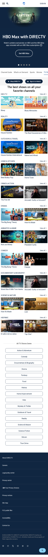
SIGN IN (43, 3)
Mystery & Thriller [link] (24, 406)
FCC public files (7, 510)
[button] (3, 3)
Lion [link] (26, 312)
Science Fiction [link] (24, 431)
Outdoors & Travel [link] (24, 412)
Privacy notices (7, 495)
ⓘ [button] (41, 45)
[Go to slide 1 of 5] (18, 65)
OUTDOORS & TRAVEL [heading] (9, 139)
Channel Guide (6, 72)
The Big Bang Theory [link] (9, 222)
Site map (5, 503)
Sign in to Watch (35, 81)
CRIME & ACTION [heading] (7, 183)
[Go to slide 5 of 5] (29, 65)
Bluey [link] (3, 110)
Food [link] (24, 381)
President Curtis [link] (30, 245)
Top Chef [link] (28, 334)
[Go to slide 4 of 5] (26, 65)
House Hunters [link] (6, 133)
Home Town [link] (29, 177)
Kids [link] (24, 400)
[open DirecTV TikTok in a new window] (28, 546)
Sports (32, 72)
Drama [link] (24, 369)
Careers (4, 465)
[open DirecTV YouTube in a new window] (23, 546)
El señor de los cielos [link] (9, 334)
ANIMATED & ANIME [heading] (8, 228)
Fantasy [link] (24, 375)
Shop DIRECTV (15, 81)
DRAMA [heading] (4, 206)
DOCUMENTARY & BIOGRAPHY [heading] (13, 273)
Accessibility (6, 518)
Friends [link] (27, 267)
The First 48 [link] (5, 200)
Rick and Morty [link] (6, 244)
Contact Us (6, 525)
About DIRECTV (7, 458)
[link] (12, 102)
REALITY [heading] (4, 116)
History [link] (24, 387)
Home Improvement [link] (24, 394)
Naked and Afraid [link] (31, 155)
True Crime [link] (24, 443)
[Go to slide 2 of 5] (21, 65)
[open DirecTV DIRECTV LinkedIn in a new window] (3, 546)
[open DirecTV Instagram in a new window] (18, 546)
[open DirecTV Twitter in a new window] (13, 546)
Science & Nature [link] (24, 424)
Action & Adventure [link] (24, 350)
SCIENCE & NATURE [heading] (8, 295)
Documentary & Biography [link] (24, 363)
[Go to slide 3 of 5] (24, 65)
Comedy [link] (24, 356)
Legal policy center (8, 473)
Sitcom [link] (24, 437)
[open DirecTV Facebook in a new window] (8, 546)
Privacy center (7, 480)
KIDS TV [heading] (4, 94)
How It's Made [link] (30, 222)
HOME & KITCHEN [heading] (8, 161)
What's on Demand (21, 72)
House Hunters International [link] (11, 155)
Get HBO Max (24, 53)
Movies (39, 72)
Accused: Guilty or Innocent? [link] (35, 200)
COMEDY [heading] (4, 250)
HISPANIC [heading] (4, 317)
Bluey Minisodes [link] (31, 110)
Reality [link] (24, 418)
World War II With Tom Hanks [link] (12, 289)
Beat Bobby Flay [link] (7, 177)
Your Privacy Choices (12, 488)
